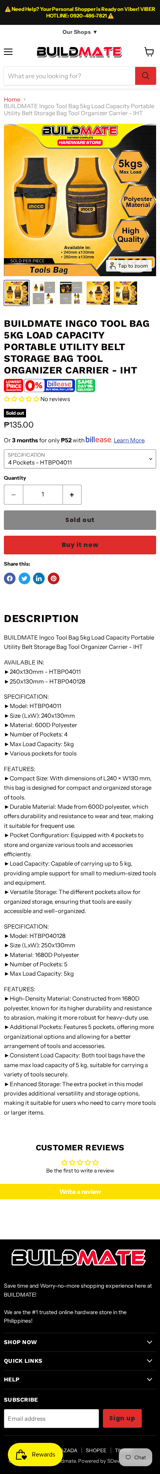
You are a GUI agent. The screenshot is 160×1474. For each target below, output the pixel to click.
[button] (21, 399)
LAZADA (67, 1450)
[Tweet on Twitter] (24, 578)
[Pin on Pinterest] (53, 578)
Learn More (129, 440)
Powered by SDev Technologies (115, 1461)
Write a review (80, 1191)
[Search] (145, 76)
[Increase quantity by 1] (72, 494)
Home (12, 99)
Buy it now (80, 544)
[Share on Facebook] (10, 578)
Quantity (15, 478)
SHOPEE (96, 1450)
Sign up (122, 1418)
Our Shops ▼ (80, 32)
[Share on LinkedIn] (39, 578)
